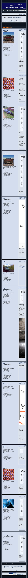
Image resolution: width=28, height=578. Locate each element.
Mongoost (5, 496)
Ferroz (20, 133)
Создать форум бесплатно (20, 570)
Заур (4, 198)
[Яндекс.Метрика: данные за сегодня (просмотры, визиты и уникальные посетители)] (19, 574)
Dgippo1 (5, 105)
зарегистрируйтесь (17, 17)
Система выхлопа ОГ (8, 21)
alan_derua (5, 30)
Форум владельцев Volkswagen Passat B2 (13, 20)
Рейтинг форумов (10, 570)
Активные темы (22, 14)
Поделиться (21, 29)
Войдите (10, 17)
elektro (4, 261)
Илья (4, 76)
